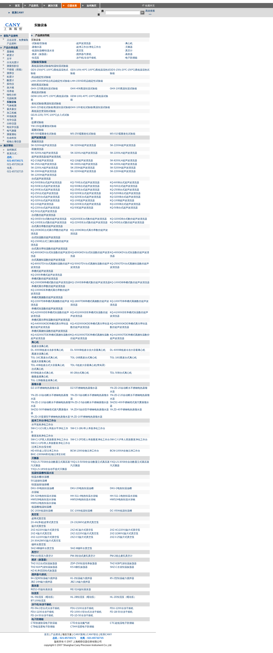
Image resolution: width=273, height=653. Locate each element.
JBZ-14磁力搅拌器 (80, 581)
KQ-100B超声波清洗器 (122, 200)
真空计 (129, 50)
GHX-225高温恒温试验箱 (44, 88)
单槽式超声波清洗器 (42, 271)
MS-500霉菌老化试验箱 (43, 133)
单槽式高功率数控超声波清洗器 (48, 286)
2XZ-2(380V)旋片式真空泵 (124, 533)
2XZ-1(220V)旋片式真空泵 (45, 537)
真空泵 (80, 50)
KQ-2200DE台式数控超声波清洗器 (89, 222)
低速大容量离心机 (41, 361)
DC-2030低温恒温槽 (42, 510)
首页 (46, 634)
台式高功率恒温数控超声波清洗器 (50, 248)
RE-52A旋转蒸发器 (80, 589)
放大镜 (10, 87)
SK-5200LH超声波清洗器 (44, 153)
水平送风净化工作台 (42, 424)
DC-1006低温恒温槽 (81, 510)
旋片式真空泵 (39, 526)
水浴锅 (35, 492)
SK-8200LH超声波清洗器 (123, 160)
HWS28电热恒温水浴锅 (43, 499)
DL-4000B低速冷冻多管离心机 (47, 350)
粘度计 (10, 76)
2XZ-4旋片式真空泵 (41, 533)
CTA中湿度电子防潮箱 (82, 626)
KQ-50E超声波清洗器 (81, 207)
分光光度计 (13, 62)
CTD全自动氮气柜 (80, 623)
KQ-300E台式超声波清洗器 (45, 189)
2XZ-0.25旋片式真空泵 (122, 537)
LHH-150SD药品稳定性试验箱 (86, 81)
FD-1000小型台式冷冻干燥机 (86, 611)
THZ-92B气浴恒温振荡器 (123, 563)
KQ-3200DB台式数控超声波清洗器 (128, 218)
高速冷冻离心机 (40, 353)
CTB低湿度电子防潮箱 (43, 626)
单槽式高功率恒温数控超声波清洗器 (51, 319)
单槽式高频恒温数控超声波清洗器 (50, 331)
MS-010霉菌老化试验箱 (122, 133)
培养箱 (10, 91)
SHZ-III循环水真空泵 (81, 548)
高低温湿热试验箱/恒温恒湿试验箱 (50, 66)
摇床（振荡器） (40, 54)
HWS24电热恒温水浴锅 (122, 499)
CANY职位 (93, 634)
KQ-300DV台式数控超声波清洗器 (49, 218)
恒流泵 (35, 57)
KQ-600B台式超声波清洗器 (124, 182)
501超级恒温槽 (39, 480)
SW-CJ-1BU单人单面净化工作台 (87, 428)
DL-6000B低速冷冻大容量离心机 (127, 350)
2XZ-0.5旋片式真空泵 (81, 537)
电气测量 (11, 130)
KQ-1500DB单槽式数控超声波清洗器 (90, 282)
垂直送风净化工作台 (42, 435)
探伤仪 (10, 84)
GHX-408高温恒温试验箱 (83, 88)
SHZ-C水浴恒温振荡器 (122, 567)
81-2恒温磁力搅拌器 (81, 578)
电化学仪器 (13, 127)
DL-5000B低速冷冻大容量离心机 (88, 350)
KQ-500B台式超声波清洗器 (85, 186)
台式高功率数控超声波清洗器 (47, 226)
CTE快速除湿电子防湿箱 (44, 623)
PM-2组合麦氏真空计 (121, 555)
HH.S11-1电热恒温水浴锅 (123, 495)
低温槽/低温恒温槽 (41, 506)
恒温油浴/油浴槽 (40, 484)
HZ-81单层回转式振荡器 (44, 570)
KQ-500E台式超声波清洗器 (45, 186)
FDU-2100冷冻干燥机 (82, 608)
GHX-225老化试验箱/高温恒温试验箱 (50, 107)
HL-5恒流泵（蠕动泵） (43, 597)
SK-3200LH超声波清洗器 (84, 153)
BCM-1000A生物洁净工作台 (125, 450)
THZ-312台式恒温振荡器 (44, 563)
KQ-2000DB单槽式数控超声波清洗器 (50, 282)
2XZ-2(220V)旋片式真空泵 (84, 533)
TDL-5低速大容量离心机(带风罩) (87, 365)
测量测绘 (11, 134)
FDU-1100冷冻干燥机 (42, 611)
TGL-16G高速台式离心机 (123, 357)
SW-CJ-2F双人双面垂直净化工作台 (49, 439)
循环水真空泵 (39, 544)
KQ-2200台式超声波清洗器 (45, 207)
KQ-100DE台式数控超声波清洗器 (49, 222)
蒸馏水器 (37, 47)
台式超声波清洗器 (41, 178)
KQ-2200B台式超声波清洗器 (125, 204)
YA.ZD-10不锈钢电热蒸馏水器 (86, 416)
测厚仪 (10, 73)
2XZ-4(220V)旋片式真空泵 (45, 529)
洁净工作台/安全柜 (41, 447)
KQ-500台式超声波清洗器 (123, 186)
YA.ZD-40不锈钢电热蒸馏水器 (126, 409)
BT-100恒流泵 (38, 600)
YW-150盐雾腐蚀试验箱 (43, 126)
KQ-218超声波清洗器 (42, 160)
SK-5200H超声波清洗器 (44, 145)
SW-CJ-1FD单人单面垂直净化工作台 (50, 443)
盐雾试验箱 (38, 122)
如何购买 (12, 149)
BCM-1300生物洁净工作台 (84, 450)
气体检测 (11, 105)
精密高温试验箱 (40, 84)
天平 (9, 58)
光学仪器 (11, 120)
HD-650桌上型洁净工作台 (45, 450)
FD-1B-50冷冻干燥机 (121, 611)
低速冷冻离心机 (40, 346)
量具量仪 (11, 109)
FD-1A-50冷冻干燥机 (42, 615)
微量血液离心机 (40, 376)
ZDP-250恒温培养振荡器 (83, 563)
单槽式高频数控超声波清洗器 (47, 297)
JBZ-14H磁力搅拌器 (41, 581)
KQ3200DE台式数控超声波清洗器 (88, 218)
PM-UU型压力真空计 (42, 555)
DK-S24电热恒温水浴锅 (43, 495)
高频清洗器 (38, 141)
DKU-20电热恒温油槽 (82, 488)
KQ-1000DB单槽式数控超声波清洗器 (129, 282)
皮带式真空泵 (39, 518)
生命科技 (11, 138)
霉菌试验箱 (38, 130)
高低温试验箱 (39, 92)
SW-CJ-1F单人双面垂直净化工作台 (128, 439)
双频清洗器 (38, 149)
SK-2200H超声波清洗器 (123, 145)
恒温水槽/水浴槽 (40, 477)
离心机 (129, 43)
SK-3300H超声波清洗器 (44, 171)
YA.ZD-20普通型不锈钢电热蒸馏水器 (50, 416)
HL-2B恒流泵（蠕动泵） (83, 597)
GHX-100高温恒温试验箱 (123, 88)
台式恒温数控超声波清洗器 (46, 237)
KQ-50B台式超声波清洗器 (124, 207)
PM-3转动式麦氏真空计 (82, 555)
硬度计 (10, 55)
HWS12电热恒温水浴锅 (43, 503)
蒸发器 (129, 54)
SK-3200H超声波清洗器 (83, 145)
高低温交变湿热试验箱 (44, 111)
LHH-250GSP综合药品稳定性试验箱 (50, 81)
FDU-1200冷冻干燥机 (121, 608)
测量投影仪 (13, 66)
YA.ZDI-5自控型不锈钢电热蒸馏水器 (89, 409)
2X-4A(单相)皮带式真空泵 (44, 522)
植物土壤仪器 (14, 141)
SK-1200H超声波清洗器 (44, 174)
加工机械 (11, 112)
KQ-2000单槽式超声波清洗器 (46, 274)
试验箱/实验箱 (39, 43)
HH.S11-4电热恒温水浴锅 (84, 495)
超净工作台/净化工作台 (88, 47)
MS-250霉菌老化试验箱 (83, 133)
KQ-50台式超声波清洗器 (44, 211)
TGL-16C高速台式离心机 (44, 357)
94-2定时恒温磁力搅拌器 (44, 578)
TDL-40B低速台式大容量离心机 (48, 365)
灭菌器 (129, 47)
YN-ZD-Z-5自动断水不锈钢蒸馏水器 (89, 402)
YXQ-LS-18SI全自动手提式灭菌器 (49, 469)
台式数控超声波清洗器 (44, 215)
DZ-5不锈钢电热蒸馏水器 (83, 388)
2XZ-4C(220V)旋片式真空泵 (125, 529)
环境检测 (11, 116)
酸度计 (10, 80)
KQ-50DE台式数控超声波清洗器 (127, 222)
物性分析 (11, 94)
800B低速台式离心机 (42, 372)
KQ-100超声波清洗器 (42, 204)
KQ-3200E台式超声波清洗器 (85, 196)
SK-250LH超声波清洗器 (44, 164)
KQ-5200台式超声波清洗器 (45, 196)
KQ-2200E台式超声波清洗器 (85, 204)
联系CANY (106, 634)
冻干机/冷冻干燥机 (86, 57)
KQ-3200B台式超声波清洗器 (125, 196)
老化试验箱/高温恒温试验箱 (46, 103)
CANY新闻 (79, 634)
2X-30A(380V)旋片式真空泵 (46, 540)
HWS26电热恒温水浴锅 (83, 499)
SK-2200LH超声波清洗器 (123, 153)
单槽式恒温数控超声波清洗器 (47, 308)
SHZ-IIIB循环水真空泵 (42, 548)
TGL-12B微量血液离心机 (44, 380)
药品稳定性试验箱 (41, 77)
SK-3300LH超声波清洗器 (84, 164)
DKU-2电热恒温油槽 (121, 488)
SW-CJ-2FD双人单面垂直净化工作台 (90, 439)
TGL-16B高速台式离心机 (83, 357)
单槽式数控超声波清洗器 (45, 278)
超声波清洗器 (83, 43)
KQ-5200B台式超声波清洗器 (125, 193)
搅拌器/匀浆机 (83, 54)
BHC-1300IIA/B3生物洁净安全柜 (48, 454)
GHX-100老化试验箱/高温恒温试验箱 (90, 107)
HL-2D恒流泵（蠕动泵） (123, 597)
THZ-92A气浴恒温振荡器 (44, 567)
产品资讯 (55, 634)
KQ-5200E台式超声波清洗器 (85, 193)
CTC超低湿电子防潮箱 (122, 623)
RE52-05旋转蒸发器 (42, 589)
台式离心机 (38, 369)
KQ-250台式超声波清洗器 (44, 193)
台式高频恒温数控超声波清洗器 (48, 259)
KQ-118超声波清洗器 (81, 160)
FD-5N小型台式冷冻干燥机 (45, 608)
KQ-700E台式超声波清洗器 (85, 182)
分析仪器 (11, 123)
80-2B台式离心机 (79, 372)
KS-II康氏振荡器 (79, 567)
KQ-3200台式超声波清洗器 (45, 200)
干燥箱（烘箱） (15, 69)
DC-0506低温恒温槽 (121, 510)
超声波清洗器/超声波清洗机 (46, 156)
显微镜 (10, 51)
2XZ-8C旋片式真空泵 (81, 529)
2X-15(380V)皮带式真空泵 (84, 522)
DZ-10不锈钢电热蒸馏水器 (45, 388)
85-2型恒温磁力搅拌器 (122, 578)
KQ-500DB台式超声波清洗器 (46, 182)
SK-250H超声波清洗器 (82, 167)
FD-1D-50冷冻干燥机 (81, 615)
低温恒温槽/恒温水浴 (43, 50)
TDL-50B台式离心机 (121, 372)
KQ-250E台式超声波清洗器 (85, 189)
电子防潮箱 (131, 57)
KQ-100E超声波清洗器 (82, 200)
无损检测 (11, 98)
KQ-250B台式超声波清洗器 (124, 189)
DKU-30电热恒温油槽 (42, 488)
